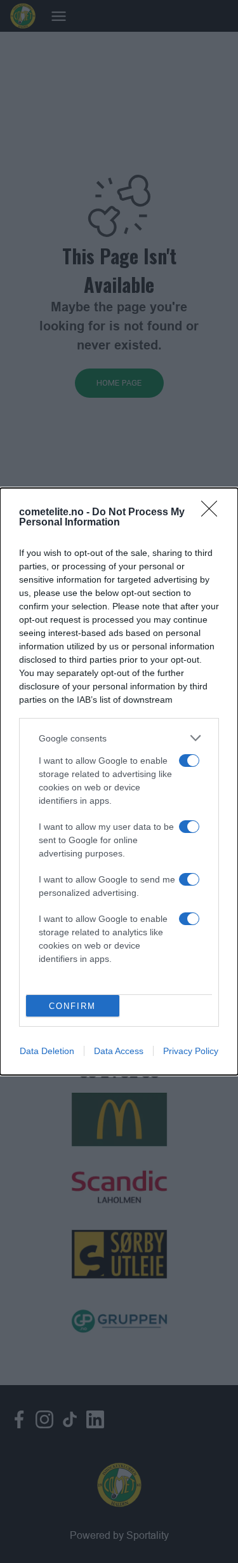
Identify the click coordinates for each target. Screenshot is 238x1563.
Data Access (118, 1051)
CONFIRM (72, 1006)
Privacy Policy (190, 1051)
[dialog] (119, 781)
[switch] (189, 760)
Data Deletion (47, 1051)
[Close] (213, 513)
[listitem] (119, 738)
